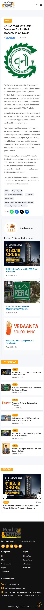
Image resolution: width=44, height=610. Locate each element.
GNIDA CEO (29, 194)
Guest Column (6, 564)
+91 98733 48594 (12, 584)
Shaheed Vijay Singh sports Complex (16, 206)
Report (3, 568)
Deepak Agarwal (17, 191)
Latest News (27, 560)
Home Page (27, 556)
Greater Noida (9, 198)
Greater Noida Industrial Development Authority (19, 202)
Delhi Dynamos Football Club (13, 194)
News (3, 556)
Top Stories (5, 571)
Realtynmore (10, 38)
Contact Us (27, 568)
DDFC (6, 191)
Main (3, 560)
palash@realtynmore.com (15, 588)
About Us (26, 564)
